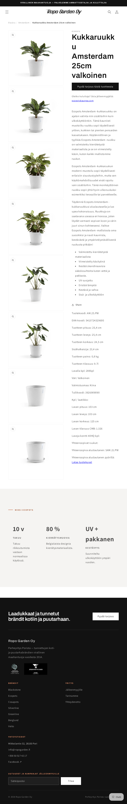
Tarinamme (71, 695)
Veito (11, 726)
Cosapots (13, 701)
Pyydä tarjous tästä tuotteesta (95, 86)
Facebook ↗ (15, 761)
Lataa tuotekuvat (82, 462)
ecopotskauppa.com (83, 100)
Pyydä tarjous (106, 616)
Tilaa (71, 780)
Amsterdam (23, 22)
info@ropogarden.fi (19, 749)
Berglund (13, 720)
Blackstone (14, 689)
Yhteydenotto (72, 701)
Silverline (13, 708)
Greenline (13, 714)
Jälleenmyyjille (74, 689)
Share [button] (79, 304)
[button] (7, 12)
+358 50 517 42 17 (17, 755)
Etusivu (11, 22)
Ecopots (12, 695)
